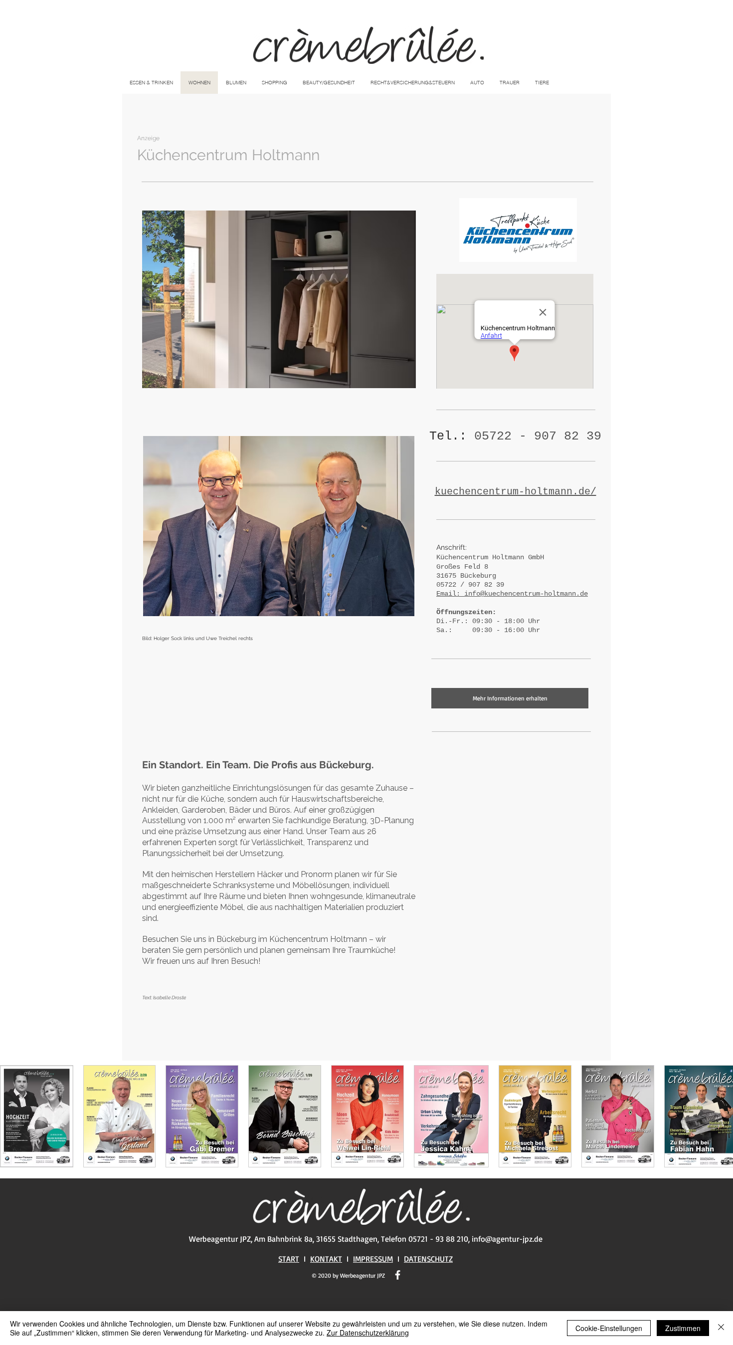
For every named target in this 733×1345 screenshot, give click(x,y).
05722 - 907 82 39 (537, 436)
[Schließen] (721, 1328)
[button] (279, 299)
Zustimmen (683, 1328)
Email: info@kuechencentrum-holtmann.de (512, 594)
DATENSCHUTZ (428, 1259)
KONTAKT (326, 1259)
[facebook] (397, 1275)
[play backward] (12, 1116)
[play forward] (720, 1116)
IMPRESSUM (373, 1259)
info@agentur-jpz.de (507, 1239)
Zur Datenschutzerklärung (368, 1333)
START (288, 1259)
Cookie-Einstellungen (608, 1328)
